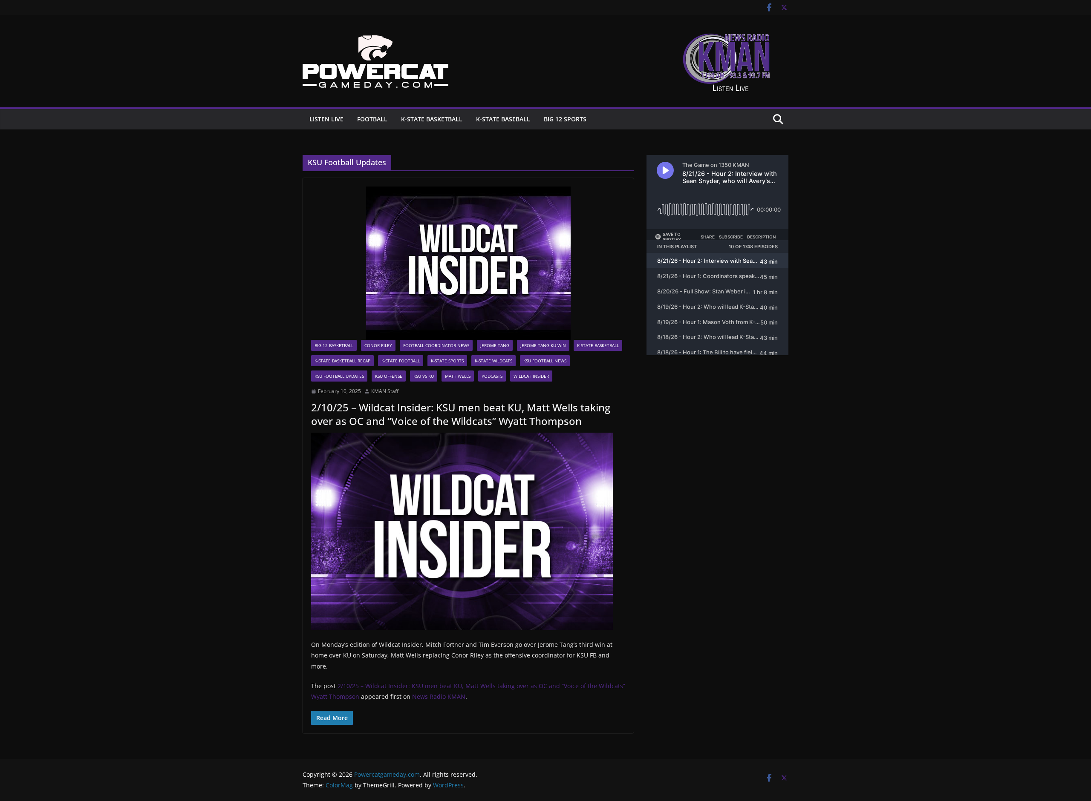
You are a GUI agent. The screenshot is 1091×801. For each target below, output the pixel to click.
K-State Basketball (431, 119)
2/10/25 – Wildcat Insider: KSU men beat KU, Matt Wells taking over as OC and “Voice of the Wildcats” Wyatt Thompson (460, 414)
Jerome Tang (494, 345)
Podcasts (492, 376)
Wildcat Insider (531, 376)
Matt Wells (457, 376)
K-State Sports (447, 361)
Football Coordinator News (436, 345)
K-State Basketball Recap (342, 361)
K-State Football (400, 361)
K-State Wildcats (493, 361)
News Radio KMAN (438, 696)
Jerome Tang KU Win (543, 345)
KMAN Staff (384, 391)
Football (372, 119)
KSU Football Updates (339, 376)
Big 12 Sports (565, 119)
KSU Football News (544, 361)
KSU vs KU (423, 376)
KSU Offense (388, 376)
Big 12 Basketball (334, 345)
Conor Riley (378, 345)
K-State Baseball (503, 119)
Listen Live (326, 119)
